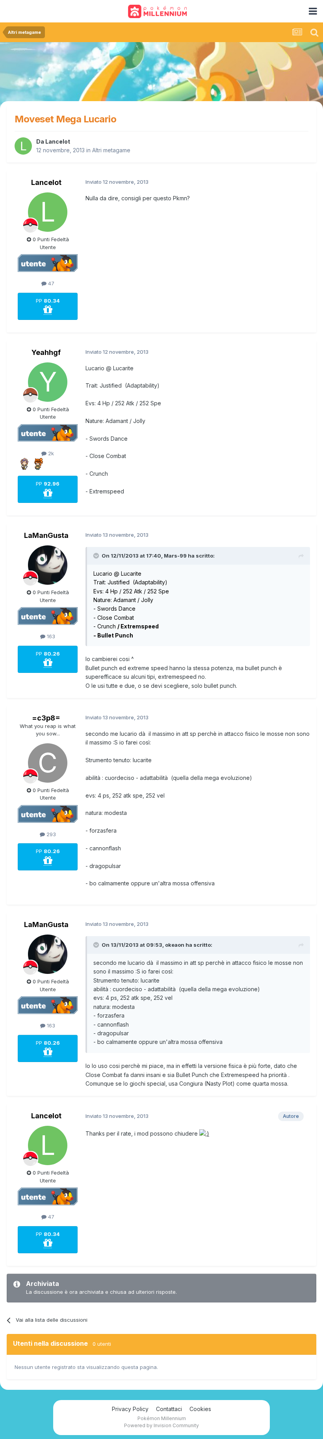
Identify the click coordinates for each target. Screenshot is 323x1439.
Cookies (200, 1409)
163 (50, 636)
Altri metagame (111, 150)
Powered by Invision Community (161, 1425)
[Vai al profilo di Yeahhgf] (47, 382)
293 (50, 834)
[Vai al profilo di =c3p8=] (47, 763)
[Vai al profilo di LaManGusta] (47, 565)
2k (50, 453)
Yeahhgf (46, 352)
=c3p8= (46, 718)
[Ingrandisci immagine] (204, 1133)
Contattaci (169, 1409)
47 (50, 283)
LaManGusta (46, 535)
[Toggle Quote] (96, 555)
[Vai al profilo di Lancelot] (23, 146)
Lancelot (57, 141)
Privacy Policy (130, 1409)
